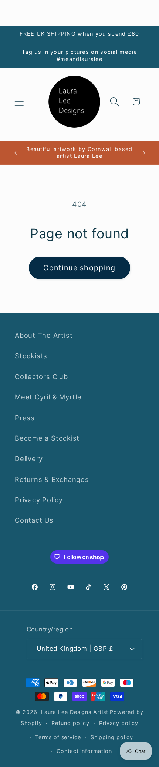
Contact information (84, 751)
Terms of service (58, 737)
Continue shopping (79, 267)
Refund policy (70, 723)
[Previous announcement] (15, 152)
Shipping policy (112, 737)
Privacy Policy (39, 500)
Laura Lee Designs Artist (74, 712)
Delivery (29, 458)
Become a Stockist (47, 438)
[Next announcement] (144, 152)
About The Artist (43, 335)
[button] (19, 101)
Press (25, 418)
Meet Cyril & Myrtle (48, 397)
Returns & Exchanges (52, 479)
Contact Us (34, 520)
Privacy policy (118, 723)
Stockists (31, 356)
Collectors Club (41, 376)
